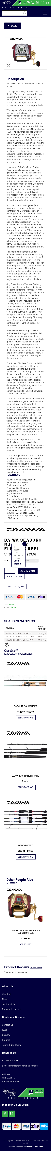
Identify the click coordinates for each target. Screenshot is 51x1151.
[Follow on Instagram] (12, 1114)
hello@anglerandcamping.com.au (21, 1065)
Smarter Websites (35, 1146)
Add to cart (27, 570)
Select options (25, 717)
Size (6, 560)
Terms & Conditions (11, 1044)
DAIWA (11, 604)
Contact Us (7, 1024)
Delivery (6, 1034)
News (5, 998)
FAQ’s (4, 1029)
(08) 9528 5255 (11, 1060)
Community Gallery (11, 1009)
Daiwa (13, 607)
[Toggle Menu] (45, 13)
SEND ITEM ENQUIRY (15, 586)
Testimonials (8, 1004)
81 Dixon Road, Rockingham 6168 (10, 1080)
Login (16, 560)
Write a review (36, 967)
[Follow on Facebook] (5, 1114)
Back (14, 25)
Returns (6, 1039)
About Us (6, 993)
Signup (17, 563)
